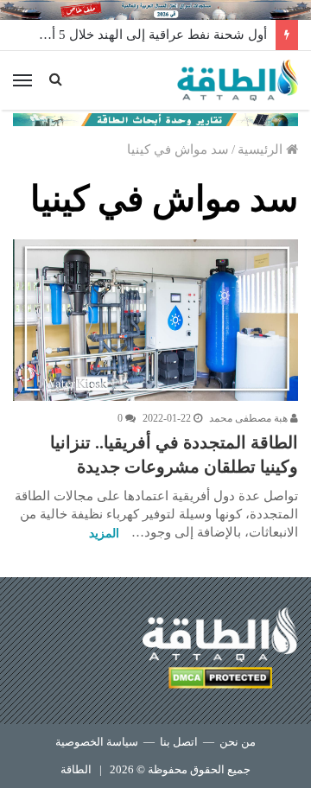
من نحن (237, 741)
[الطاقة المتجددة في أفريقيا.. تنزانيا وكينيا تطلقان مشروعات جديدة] (155, 320)
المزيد (104, 533)
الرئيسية (262, 149)
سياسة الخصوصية (96, 741)
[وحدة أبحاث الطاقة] (155, 118)
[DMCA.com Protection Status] (220, 680)
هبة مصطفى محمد (249, 418)
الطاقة (76, 769)
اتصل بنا (179, 741)
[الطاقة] (237, 80)
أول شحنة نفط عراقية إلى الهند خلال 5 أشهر (147, 34)
